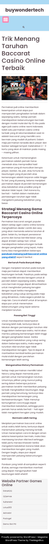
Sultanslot (8, 502)
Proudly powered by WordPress (18, 537)
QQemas (7, 496)
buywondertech (24, 10)
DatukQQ (7, 491)
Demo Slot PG (9, 524)
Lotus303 (7, 507)
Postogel (7, 518)
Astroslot (7, 513)
